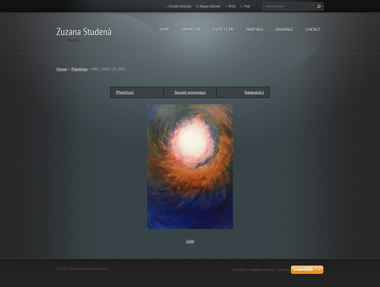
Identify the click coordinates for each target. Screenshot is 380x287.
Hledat (318, 6)
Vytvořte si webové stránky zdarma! (260, 270)
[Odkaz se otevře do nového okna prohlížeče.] (190, 166)
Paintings (254, 29)
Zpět (190, 241)
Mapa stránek (210, 6)
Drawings (284, 29)
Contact (312, 29)
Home (165, 29)
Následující (254, 92)
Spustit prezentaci (190, 92)
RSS (232, 6)
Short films (223, 29)
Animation (191, 29)
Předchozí (125, 92)
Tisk (247, 6)
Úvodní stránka (180, 6)
